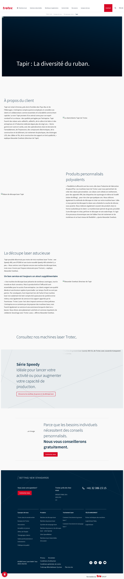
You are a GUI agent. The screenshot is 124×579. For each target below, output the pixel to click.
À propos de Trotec (23, 521)
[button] (4, 574)
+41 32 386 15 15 (96, 488)
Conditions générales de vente (50, 564)
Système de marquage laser (48, 524)
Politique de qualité (23, 545)
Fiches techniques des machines (95, 517)
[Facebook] (100, 562)
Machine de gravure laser (47, 521)
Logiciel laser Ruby (91, 521)
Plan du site (69, 567)
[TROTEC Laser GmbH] (8, 8)
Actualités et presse (24, 528)
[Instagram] (90, 562)
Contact (108, 8)
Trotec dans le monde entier (26, 517)
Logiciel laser (89, 524)
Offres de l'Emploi (23, 532)
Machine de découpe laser (48, 517)
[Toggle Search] (115, 8)
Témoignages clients (24, 535)
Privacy (42, 558)
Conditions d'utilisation (48, 561)
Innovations (21, 524)
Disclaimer (51, 558)
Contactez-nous (50, 454)
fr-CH (121, 8)
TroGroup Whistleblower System (51, 567)
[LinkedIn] (95, 562)
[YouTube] (104, 562)
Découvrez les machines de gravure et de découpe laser (36, 394)
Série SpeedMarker (46, 534)
